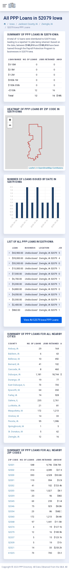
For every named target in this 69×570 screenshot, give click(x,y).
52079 (11, 532)
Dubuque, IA (14, 374)
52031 (11, 480)
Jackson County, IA (28, 24)
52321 (11, 547)
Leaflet (32, 167)
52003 (11, 475)
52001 (11, 465)
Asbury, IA (13, 348)
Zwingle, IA (47, 24)
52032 (11, 485)
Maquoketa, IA (15, 410)
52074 (11, 527)
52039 (11, 495)
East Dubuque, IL (16, 385)
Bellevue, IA (14, 359)
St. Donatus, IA (15, 431)
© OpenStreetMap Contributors (49, 167)
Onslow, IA (13, 416)
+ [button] (10, 120)
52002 (11, 470)
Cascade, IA (14, 369)
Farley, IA (12, 395)
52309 (11, 542)
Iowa (12, 24)
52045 (11, 501)
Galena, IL (13, 400)
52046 (11, 506)
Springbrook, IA (16, 426)
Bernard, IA (13, 364)
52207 (11, 537)
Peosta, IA (13, 421)
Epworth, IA (14, 390)
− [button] (10, 125)
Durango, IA (14, 379)
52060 (11, 516)
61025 (11, 553)
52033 (11, 490)
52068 (11, 521)
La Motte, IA (14, 405)
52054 (11, 511)
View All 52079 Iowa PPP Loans (41, 319)
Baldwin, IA (13, 353)
